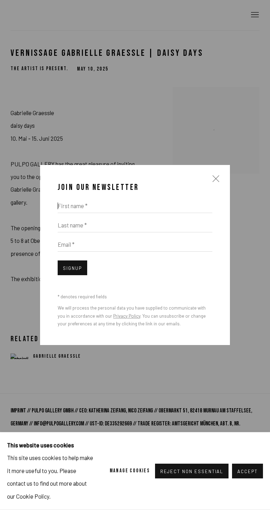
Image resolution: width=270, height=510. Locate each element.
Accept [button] (247, 471)
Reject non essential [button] (192, 471)
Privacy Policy (126, 316)
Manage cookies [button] (130, 471)
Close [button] (214, 181)
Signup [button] (72, 268)
